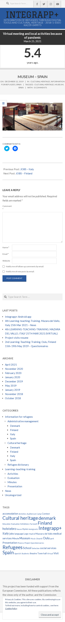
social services (48, 548)
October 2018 (13, 398)
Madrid (32, 534)
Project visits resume (16, 337)
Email (5, 254)
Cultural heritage (40, 81)
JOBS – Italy (27, 169)
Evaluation (14, 477)
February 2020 (13, 372)
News (8, 490)
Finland (14, 429)
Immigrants (33, 529)
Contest (46, 513)
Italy (12, 434)
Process (21, 543)
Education (6, 524)
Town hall (42, 553)
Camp (39, 514)
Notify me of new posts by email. (20, 271)
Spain (19, 84)
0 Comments (40, 87)
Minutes (12, 482)
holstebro (9, 529)
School (27, 548)
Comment (7, 207)
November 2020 (14, 368)
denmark (47, 518)
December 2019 (14, 381)
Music (33, 538)
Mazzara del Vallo (44, 533)
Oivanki (39, 538)
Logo (26, 533)
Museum (59, 84)
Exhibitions (24, 524)
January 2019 (12, 389)
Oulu (46, 538)
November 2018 (14, 393)
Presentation (15, 486)
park (52, 538)
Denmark (15, 425)
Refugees (12, 547)
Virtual (50, 553)
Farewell (33, 524)
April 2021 (11, 364)
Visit (56, 553)
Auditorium (31, 514)
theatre (33, 553)
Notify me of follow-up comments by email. (25, 266)
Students (25, 553)
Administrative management (23, 421)
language (18, 533)
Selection (36, 548)
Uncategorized (13, 495)
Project (27, 543)
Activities (13, 473)
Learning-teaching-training (20, 469)
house (19, 529)
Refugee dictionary (18, 464)
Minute (15, 538)
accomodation (10, 513)
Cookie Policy (11, 608)
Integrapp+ (50, 528)
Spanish (17, 553)
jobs (11, 533)
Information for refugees (19, 416)
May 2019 (10, 385)
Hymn (25, 529)
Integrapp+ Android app (18, 316)
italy (5, 533)
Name (5, 247)
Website (6, 260)
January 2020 (12, 377)
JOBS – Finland (24, 173)
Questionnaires (37, 543)
